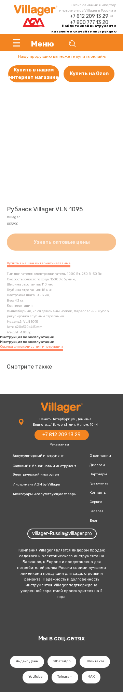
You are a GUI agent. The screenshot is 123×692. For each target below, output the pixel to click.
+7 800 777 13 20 (89, 22)
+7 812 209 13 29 (89, 16)
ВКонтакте (94, 661)
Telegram (64, 677)
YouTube (35, 677)
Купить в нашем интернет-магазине (38, 263)
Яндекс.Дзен (27, 661)
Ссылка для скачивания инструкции (31, 347)
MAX (91, 677)
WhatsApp (61, 661)
